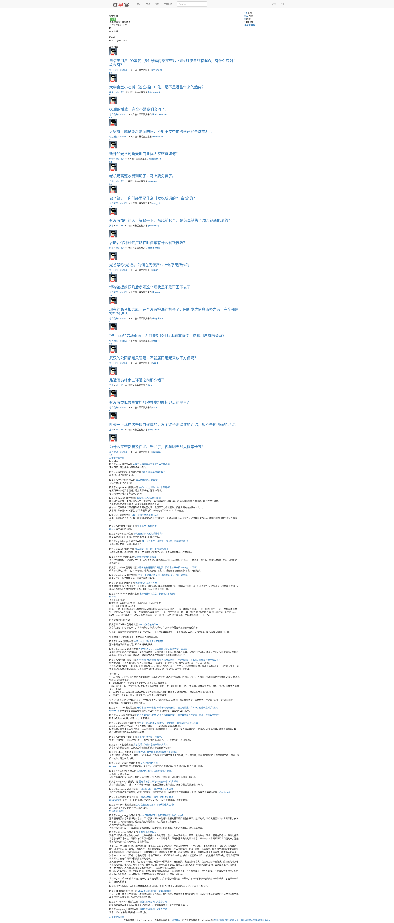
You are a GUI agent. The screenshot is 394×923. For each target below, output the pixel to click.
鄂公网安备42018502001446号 (256, 919)
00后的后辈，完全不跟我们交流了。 (139, 109)
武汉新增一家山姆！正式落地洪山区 (152, 548)
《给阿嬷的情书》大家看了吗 (153, 901)
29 (110, 72)
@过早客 (176, 919)
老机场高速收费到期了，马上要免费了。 (142, 175)
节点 (148, 4)
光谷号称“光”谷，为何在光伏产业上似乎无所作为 (149, 264)
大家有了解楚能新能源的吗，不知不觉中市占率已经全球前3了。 (162, 131)
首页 (139, 4)
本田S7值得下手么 (147, 832)
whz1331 (124, 69)
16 (110, 272)
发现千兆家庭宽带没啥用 (149, 498)
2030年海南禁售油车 (148, 624)
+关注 (113, 19)
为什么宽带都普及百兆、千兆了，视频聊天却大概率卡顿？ (157, 446)
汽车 (111, 180)
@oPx (112, 528)
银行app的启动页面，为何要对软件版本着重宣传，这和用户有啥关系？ (167, 335)
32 (110, 161)
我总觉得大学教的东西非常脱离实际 (150, 744)
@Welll (112, 596)
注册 (282, 4)
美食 (111, 91)
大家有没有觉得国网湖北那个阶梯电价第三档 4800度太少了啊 (167, 567)
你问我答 (113, 69)
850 (246, 15)
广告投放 (168, 4)
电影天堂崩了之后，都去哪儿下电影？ (157, 593)
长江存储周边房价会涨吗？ (148, 479)
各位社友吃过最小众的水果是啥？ (155, 487)
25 (110, 206)
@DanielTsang (116, 810)
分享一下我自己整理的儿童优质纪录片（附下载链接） (164, 575)
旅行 (111, 429)
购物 (111, 158)
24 (110, 184)
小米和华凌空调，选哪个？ (150, 736)
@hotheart (224, 792)
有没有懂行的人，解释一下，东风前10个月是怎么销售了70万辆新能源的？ (170, 220)
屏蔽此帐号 (249, 24)
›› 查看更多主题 (116, 457)
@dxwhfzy (114, 710)
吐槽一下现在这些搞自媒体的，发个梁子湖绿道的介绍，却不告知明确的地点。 (174, 424)
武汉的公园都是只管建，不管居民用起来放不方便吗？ (153, 357)
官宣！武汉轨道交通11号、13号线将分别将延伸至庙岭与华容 (168, 722)
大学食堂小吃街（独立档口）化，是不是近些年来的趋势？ (157, 86)
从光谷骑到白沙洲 (149, 762)
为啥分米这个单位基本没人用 (145, 514)
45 (110, 365)
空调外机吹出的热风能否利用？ (149, 641)
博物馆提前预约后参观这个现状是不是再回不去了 (150, 286)
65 (110, 117)
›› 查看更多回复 (116, 916)
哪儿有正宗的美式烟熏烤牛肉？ (149, 533)
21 (110, 139)
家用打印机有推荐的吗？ (154, 471)
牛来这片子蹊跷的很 (147, 525)
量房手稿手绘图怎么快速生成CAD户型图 (158, 781)
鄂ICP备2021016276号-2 (226, 919)
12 (110, 454)
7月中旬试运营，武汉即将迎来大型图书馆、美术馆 (163, 648)
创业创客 (113, 136)
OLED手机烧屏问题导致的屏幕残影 (154, 890)
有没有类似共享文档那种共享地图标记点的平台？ (150, 402)
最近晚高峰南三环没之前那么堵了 (137, 380)
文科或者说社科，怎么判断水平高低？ (155, 770)
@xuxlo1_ (114, 765)
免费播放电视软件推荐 (146, 582)
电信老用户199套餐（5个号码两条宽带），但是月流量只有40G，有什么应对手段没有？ (173, 62)
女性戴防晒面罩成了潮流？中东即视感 (151, 464)
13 (110, 343)
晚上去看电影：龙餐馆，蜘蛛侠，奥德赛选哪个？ (165, 541)
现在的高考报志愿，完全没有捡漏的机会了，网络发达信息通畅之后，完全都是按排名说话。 (174, 311)
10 (110, 295)
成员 (157, 4)
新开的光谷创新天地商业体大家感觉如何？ (144, 153)
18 (245, 12)
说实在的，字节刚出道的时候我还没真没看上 (157, 752)
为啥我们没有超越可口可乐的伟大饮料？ (155, 804)
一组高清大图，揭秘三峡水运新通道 (156, 789)
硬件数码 (113, 451)
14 (110, 228)
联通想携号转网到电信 (145, 556)
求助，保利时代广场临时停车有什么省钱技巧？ (148, 242)
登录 (273, 4)
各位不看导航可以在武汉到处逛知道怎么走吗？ (163, 815)
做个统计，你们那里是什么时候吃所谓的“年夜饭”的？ (153, 198)
